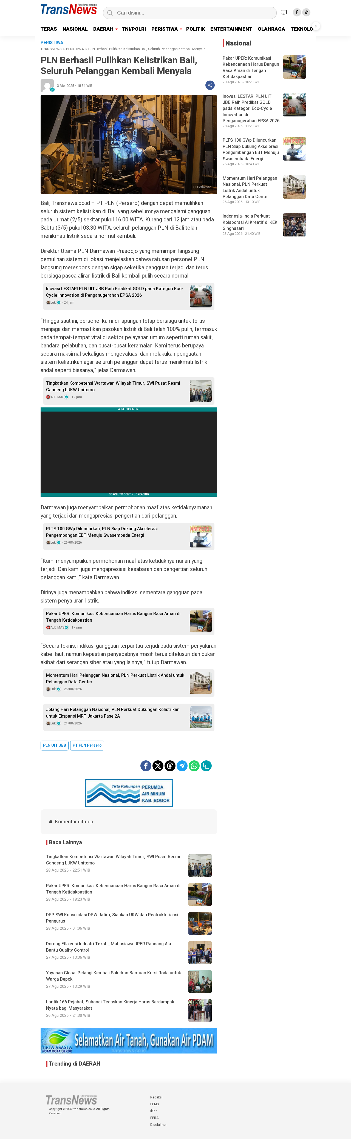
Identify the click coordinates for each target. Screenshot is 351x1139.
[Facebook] (297, 12)
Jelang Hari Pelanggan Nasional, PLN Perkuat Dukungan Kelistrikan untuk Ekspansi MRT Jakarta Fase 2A (113, 713)
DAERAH (103, 29)
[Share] (210, 85)
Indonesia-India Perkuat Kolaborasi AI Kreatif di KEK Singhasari (250, 222)
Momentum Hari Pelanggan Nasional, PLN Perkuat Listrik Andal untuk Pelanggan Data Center (115, 678)
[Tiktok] (306, 12)
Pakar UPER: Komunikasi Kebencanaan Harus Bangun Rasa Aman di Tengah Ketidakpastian (113, 617)
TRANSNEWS (51, 49)
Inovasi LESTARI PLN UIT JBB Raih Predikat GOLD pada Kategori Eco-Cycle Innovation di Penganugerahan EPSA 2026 (114, 292)
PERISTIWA (164, 29)
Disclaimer (158, 1124)
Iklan (153, 1111)
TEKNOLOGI (304, 29)
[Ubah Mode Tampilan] (285, 12)
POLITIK (195, 29)
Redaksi (156, 1097)
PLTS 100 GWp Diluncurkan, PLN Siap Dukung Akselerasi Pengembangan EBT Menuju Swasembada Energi (102, 532)
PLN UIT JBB (54, 745)
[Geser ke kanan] (316, 26)
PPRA (154, 1117)
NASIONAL (75, 29)
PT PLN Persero (87, 745)
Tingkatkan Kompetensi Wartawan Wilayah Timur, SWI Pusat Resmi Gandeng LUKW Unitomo (113, 386)
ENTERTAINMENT (231, 29)
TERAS (49, 29)
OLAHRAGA (271, 29)
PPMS (154, 1104)
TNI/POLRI (134, 29)
